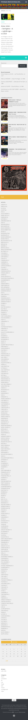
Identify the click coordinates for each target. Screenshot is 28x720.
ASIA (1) (3, 222)
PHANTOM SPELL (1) (6, 476)
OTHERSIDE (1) (4, 463)
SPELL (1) (3, 553)
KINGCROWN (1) (5, 393)
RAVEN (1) (3, 495)
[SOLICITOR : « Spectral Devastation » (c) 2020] (14, 178)
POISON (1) (3, 479)
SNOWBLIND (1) (5, 542)
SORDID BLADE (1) (5, 547)
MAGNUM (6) (4, 413)
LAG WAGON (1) (4, 402)
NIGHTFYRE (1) (4, 450)
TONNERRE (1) (4, 592)
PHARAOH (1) (4, 477)
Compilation (4, 678)
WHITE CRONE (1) (5, 632)
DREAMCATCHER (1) (6, 301)
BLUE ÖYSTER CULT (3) (6, 240)
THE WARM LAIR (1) (5, 583)
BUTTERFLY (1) (4, 251)
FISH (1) (3, 325)
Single (2, 684)
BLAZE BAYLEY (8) (5, 233)
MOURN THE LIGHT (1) (6, 441)
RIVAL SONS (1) (4, 501)
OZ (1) (2, 468)
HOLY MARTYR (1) (5, 370)
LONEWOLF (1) (4, 406)
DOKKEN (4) (4, 296)
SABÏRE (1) (3, 512)
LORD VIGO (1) (4, 409)
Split (2, 686)
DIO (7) (2, 292)
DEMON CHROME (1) (6, 289)
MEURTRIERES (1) (5, 432)
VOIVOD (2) (3, 617)
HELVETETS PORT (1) (6, 362)
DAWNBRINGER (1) (5, 280)
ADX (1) (3, 212)
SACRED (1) (3, 515)
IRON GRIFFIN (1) (5, 377)
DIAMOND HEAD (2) (5, 291)
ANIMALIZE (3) (4, 217)
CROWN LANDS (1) (5, 273)
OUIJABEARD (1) (5, 465)
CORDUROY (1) (4, 269)
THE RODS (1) (4, 582)
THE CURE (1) (4, 576)
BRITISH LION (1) (5, 248)
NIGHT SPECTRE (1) (5, 449)
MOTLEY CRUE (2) (5, 438)
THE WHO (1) (4, 585)
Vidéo (2, 691)
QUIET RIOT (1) (4, 490)
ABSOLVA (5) (4, 206)
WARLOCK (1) (4, 623)
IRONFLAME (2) (4, 382)
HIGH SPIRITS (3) (5, 366)
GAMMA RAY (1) (5, 337)
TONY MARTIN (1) (5, 594)
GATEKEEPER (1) (5, 339)
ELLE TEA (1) (4, 309)
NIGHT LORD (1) (5, 447)
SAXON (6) (3, 524)
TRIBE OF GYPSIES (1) (6, 599)
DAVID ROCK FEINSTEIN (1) (7, 278)
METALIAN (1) (4, 429)
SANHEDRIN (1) (4, 517)
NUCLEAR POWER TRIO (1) (7, 458)
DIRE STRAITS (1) (5, 294)
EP (1, 680)
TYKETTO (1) (4, 605)
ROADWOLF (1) (4, 503)
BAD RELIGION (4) (5, 224)
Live (2, 682)
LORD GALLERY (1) (5, 407)
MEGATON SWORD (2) (6, 425)
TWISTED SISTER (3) (6, 601)
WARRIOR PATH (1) (5, 626)
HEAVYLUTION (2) (5, 355)
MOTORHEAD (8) (5, 440)
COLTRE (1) (3, 267)
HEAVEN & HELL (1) (5, 353)
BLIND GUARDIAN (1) (6, 237)
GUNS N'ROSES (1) (5, 348)
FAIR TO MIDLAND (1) (6, 316)
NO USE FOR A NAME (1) (7, 454)
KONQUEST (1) (4, 397)
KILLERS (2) (3, 391)
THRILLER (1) (4, 589)
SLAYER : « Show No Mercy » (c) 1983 (15, 86)
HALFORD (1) (4, 350)
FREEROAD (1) (4, 328)
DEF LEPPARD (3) (5, 287)
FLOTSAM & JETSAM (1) (6, 327)
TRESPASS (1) (4, 598)
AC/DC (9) (3, 208)
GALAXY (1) (3, 334)
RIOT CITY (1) (4, 499)
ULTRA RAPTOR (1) (5, 608)
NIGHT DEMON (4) (5, 445)
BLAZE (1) (3, 231)
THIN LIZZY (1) (4, 587)
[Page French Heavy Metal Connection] (26, 58)
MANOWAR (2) (4, 418)
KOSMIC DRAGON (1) (6, 398)
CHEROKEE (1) (4, 262)
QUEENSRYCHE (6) (5, 488)
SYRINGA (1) (4, 571)
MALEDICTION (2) (5, 415)
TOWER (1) (3, 596)
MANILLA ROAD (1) (5, 416)
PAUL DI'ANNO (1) (5, 474)
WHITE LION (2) (4, 634)
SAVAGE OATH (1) (5, 520)
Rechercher (3, 63)
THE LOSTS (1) (4, 578)
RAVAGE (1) (3, 494)
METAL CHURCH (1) (5, 427)
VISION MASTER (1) (5, 616)
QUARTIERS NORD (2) (6, 486)
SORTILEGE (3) (4, 549)
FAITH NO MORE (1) (5, 318)
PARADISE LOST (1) (5, 472)
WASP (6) (3, 630)
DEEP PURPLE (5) (5, 285)
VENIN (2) (3, 612)
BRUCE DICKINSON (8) (6, 249)
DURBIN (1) (3, 303)
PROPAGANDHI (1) (5, 485)
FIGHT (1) (3, 319)
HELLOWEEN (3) (5, 359)
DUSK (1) (3, 305)
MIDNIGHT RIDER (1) (6, 436)
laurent (2, 86)
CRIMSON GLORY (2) (6, 271)
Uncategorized (4, 689)
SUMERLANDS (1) (5, 567)
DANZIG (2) (3, 274)
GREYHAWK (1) (4, 346)
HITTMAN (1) (4, 368)
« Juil (6, 660)
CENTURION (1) (4, 256)
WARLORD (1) (4, 625)
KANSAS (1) (3, 388)
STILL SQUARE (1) (5, 562)
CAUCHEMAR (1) (5, 255)
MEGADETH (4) (4, 424)
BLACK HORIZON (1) (5, 228)
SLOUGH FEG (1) (5, 537)
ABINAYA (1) (4, 204)
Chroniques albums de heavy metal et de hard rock (11, 2)
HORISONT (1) (4, 371)
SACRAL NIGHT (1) (5, 513)
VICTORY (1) (4, 614)
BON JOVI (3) (4, 244)
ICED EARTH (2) (4, 373)
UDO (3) (3, 607)
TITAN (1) (3, 591)
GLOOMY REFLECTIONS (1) (7, 344)
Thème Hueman (22, 712)
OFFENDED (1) (4, 459)
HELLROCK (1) (4, 361)
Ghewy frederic (4, 74)
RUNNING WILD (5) (5, 508)
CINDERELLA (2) (5, 264)
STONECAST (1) (4, 564)
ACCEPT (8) (3, 210)
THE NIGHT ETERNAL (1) (6, 580)
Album (2, 22)
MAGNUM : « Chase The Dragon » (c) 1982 (15, 78)
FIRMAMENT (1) (5, 321)
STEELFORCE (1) (5, 560)
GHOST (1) (3, 341)
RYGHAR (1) (4, 510)
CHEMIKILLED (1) (5, 260)
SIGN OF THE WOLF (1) (6, 529)
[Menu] (26, 2)
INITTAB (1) (3, 375)
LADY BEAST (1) (4, 400)
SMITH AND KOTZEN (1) (6, 538)
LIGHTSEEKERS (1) (5, 404)
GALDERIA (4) (4, 336)
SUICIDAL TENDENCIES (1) (7, 565)
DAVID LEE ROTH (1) (6, 276)
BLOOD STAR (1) (5, 239)
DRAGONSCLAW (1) (5, 298)
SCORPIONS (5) (4, 526)
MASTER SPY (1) (5, 422)
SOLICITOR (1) (4, 544)
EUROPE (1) (4, 312)
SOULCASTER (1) (5, 551)
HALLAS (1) (3, 352)
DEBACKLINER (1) (5, 283)
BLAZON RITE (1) (5, 235)
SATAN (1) (3, 519)
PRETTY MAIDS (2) (5, 483)
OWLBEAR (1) (4, 467)
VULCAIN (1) (4, 619)
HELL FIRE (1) (4, 357)
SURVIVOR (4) (4, 569)
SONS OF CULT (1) (5, 546)
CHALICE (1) (4, 258)
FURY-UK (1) (4, 330)
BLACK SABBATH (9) (5, 230)
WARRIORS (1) (4, 628)
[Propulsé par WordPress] (13, 712)
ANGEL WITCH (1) (5, 215)
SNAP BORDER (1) (5, 540)
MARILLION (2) (4, 420)
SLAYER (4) (3, 535)
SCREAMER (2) (4, 528)
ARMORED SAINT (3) (6, 221)
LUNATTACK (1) (4, 411)
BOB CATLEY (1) (4, 242)
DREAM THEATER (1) (6, 300)
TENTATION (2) (4, 574)
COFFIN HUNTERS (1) (6, 265)
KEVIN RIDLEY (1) (5, 389)
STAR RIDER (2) (4, 558)
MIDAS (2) (3, 434)
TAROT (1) (3, 573)
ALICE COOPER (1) (5, 213)
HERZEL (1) (3, 364)
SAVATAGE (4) (4, 522)
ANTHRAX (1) (4, 219)
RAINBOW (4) (4, 492)
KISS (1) (3, 395)
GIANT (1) (3, 343)
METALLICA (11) (5, 431)
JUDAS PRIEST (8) (5, 386)
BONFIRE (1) (4, 246)
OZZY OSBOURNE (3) (6, 470)
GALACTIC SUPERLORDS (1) (7, 332)
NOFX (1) (3, 456)
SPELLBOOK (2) (4, 555)
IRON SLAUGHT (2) (5, 380)
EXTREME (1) (4, 314)
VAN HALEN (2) (4, 610)
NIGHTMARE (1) (5, 452)
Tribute (2, 687)
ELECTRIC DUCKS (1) (6, 307)
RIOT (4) (3, 497)
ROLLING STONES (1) (6, 504)
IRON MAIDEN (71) (5, 379)
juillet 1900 (3, 671)
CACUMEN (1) (4, 253)
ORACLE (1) (3, 461)
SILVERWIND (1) (5, 531)
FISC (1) (3, 323)
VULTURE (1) (4, 621)
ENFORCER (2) (4, 310)
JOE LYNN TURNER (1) (6, 384)
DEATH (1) (3, 282)
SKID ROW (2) (4, 533)
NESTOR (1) (3, 443)
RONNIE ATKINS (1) (5, 506)
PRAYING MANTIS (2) (6, 481)
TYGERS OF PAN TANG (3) (7, 603)
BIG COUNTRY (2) (5, 226)
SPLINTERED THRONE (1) (7, 556)
